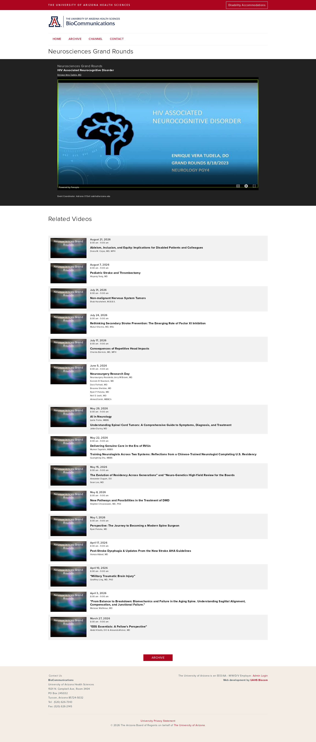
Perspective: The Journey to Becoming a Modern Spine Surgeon (134, 525)
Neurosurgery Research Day (110, 374)
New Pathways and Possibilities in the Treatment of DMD (130, 500)
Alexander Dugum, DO (101, 479)
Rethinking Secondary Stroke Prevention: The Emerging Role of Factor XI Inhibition (148, 323)
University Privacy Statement (158, 720)
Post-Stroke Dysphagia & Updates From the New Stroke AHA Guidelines (140, 551)
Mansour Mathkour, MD (101, 608)
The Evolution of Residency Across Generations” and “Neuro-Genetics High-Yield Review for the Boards (162, 475)
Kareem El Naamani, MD (102, 381)
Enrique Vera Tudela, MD (69, 75)
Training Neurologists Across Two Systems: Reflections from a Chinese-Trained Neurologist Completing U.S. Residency (173, 454)
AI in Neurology (101, 416)
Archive (75, 39)
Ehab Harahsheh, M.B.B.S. (103, 301)
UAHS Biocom (259, 680)
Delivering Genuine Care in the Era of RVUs (120, 446)
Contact (117, 39)
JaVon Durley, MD (98, 428)
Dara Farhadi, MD (99, 385)
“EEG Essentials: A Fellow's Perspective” (118, 626)
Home (57, 39)
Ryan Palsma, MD (98, 529)
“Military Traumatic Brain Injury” (112, 576)
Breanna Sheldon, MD (100, 388)
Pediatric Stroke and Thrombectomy (115, 273)
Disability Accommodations (246, 5)
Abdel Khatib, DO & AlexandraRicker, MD (110, 630)
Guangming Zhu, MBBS (101, 458)
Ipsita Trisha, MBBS (99, 420)
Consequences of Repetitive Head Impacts (119, 348)
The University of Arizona (189, 725)
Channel (95, 39)
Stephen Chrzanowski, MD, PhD (105, 504)
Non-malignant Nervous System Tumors (118, 298)
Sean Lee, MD (97, 482)
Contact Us (55, 675)
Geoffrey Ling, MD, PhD (101, 579)
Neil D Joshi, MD (98, 396)
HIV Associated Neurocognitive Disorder (85, 70)
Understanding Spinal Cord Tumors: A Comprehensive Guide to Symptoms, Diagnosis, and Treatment (161, 425)
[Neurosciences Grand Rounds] (68, 257)
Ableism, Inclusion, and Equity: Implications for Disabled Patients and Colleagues (146, 247)
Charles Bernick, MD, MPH (103, 352)
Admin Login (260, 675)
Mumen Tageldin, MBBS (101, 449)
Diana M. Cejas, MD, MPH (103, 251)
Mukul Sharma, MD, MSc (102, 327)
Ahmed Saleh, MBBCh (101, 399)
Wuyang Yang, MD (99, 276)
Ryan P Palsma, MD (99, 392)
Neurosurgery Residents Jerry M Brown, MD (111, 377)
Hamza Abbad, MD (99, 554)
